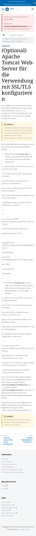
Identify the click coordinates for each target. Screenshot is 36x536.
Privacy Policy (25, 529)
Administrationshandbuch (9, 464)
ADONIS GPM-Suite (7, 505)
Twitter (4, 486)
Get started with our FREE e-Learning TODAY (17, 4)
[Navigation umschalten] (3, 9)
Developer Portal (6, 516)
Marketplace (5, 510)
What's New (5, 459)
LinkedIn (4, 489)
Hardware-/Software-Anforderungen (12, 469)
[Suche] (32, 9)
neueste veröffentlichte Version (15, 26)
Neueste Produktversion (8, 508)
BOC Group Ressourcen (8, 513)
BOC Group (5, 502)
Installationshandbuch (8, 467)
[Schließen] (34, 3)
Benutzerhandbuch (7, 461)
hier (19, 138)
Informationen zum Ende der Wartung (12, 472)
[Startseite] (4, 35)
